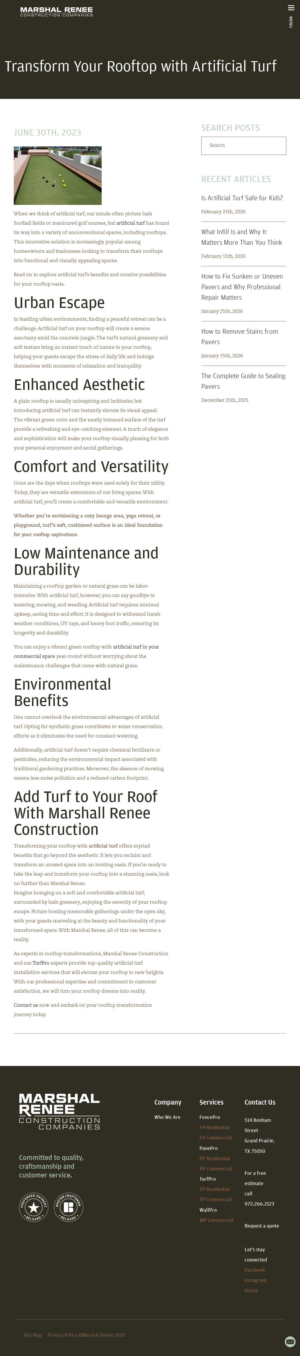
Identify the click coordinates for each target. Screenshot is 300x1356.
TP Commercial (216, 1199)
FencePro (210, 1117)
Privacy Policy (62, 1334)
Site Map (32, 1334)
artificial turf (130, 223)
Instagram (256, 1280)
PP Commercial (216, 1168)
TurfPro (41, 963)
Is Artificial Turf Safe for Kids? (242, 197)
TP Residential (215, 1189)
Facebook (255, 1269)
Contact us (26, 1005)
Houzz (251, 1290)
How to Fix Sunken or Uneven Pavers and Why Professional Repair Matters (242, 286)
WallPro (208, 1209)
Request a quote (262, 1225)
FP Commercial (216, 1137)
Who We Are (167, 1117)
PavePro (209, 1148)
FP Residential (215, 1127)
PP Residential (215, 1158)
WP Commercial (216, 1220)
